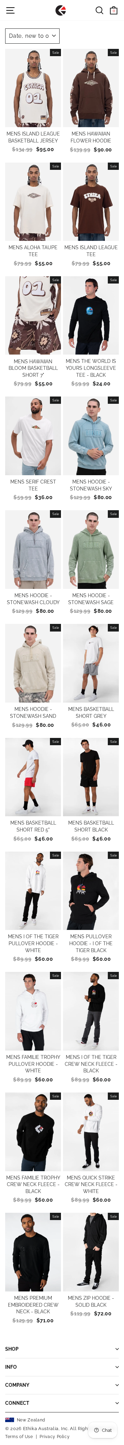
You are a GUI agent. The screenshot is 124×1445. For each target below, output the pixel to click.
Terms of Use (19, 1436)
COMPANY (17, 1385)
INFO (11, 1367)
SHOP (12, 1349)
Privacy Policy (55, 1436)
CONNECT (17, 1403)
